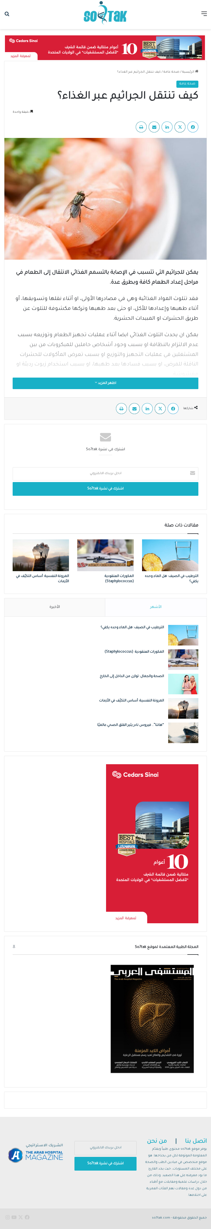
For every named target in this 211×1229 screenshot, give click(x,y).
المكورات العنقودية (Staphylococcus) (134, 652)
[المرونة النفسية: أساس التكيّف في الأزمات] (41, 555)
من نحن (157, 1142)
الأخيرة (54, 607)
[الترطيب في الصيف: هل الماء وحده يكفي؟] (170, 555)
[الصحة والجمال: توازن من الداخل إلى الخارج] (183, 684)
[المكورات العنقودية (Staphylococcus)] (105, 555)
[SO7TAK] (105, 14)
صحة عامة (171, 72)
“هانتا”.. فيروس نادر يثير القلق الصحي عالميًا (130, 725)
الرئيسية (188, 72)
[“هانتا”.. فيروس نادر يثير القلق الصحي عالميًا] (183, 733)
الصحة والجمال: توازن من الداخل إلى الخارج (132, 676)
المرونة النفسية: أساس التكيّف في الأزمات (131, 701)
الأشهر (156, 607)
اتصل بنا (196, 1142)
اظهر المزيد (106, 383)
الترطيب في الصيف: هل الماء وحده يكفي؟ (132, 628)
